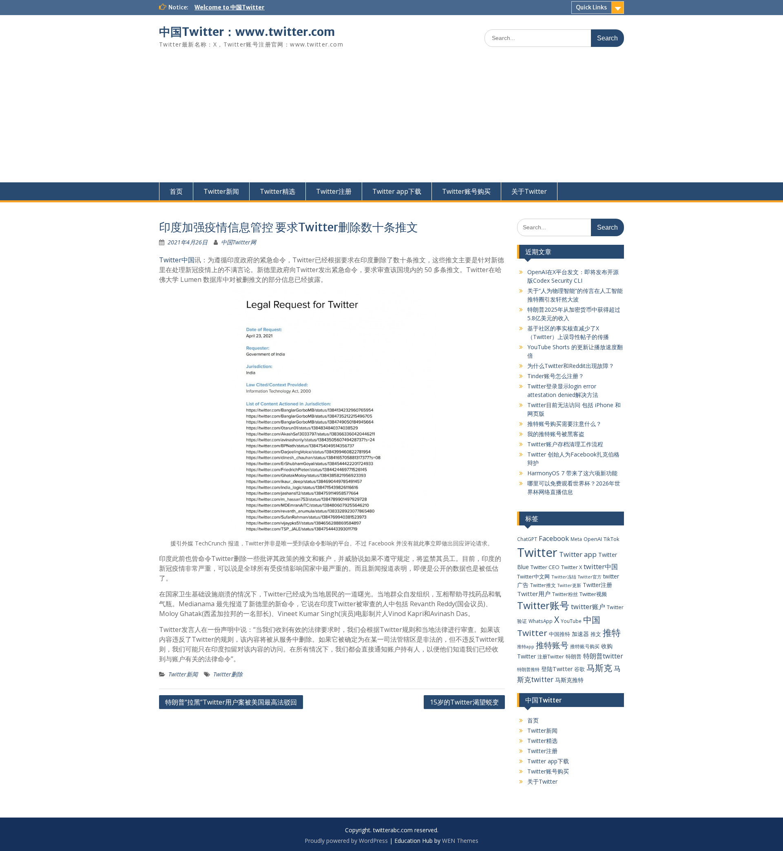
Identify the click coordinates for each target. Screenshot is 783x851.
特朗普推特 (528, 669)
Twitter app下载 (396, 191)
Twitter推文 (543, 585)
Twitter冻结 (563, 577)
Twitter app (578, 554)
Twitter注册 (334, 191)
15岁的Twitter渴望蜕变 (464, 702)
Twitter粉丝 (565, 594)
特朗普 (574, 656)
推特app (525, 646)
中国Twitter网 (238, 242)
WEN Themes (460, 840)
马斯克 (599, 668)
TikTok (611, 539)
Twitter (537, 552)
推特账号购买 (584, 646)
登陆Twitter (557, 669)
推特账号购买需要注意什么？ (564, 424)
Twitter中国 (177, 259)
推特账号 (552, 645)
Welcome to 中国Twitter (230, 7)
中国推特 (559, 634)
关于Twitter (529, 191)
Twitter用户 (534, 593)
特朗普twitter (603, 656)
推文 (596, 634)
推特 (612, 632)
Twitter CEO (545, 567)
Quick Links (591, 7)
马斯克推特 (569, 680)
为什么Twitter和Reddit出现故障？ (570, 366)
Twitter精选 (277, 191)
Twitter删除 (228, 674)
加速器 (580, 634)
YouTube (571, 621)
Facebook (554, 538)
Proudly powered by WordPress (346, 840)
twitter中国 (601, 566)
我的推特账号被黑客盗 (555, 434)
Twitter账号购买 (466, 191)
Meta (576, 539)
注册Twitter (550, 656)
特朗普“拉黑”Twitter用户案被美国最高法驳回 (231, 702)
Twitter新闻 (221, 191)
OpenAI (593, 539)
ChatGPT (527, 539)
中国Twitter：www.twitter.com (247, 31)
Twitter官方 (590, 577)
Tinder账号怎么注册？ (555, 376)
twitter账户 (588, 606)
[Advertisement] (391, 121)
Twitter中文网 (533, 576)
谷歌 (579, 669)
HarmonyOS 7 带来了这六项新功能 (572, 473)
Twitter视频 (593, 594)
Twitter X (571, 567)
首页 (176, 191)
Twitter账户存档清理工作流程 (565, 444)
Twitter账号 (543, 605)
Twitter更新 (569, 585)
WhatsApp (541, 621)
